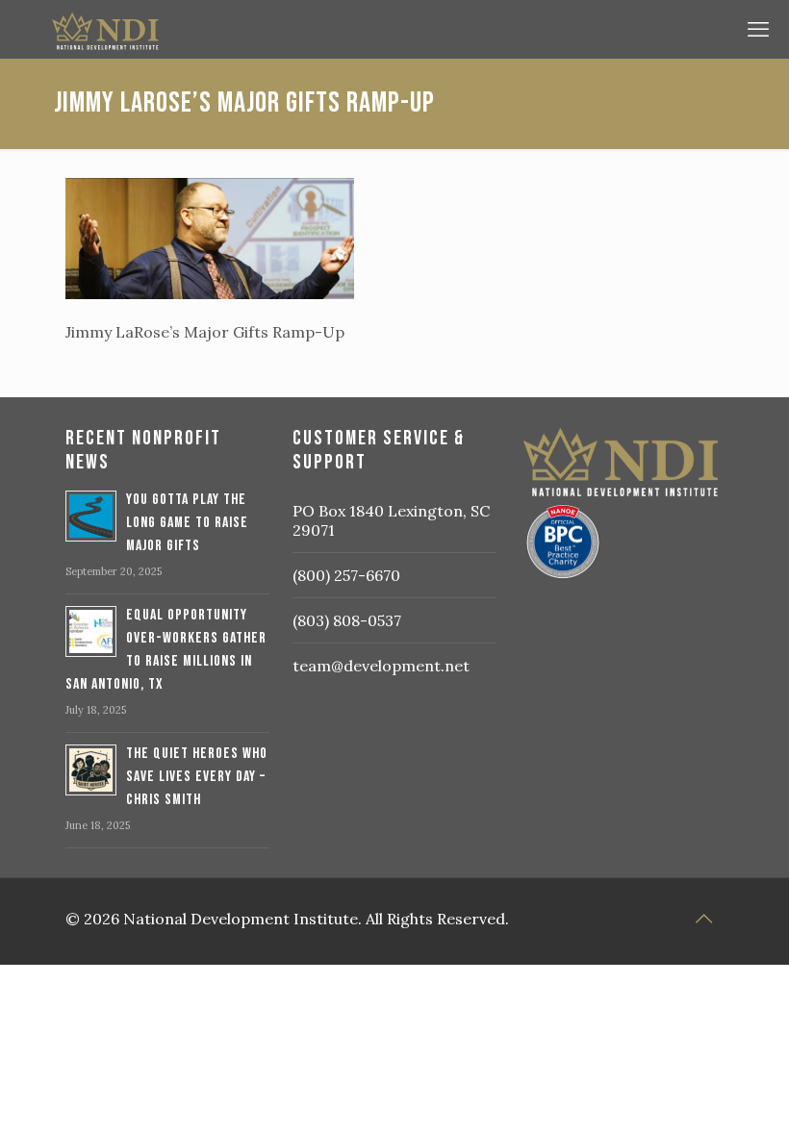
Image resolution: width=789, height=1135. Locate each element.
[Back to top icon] (703, 918)
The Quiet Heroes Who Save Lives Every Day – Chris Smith (196, 776)
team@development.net (381, 665)
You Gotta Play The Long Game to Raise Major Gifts (187, 523)
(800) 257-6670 (346, 575)
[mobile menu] (758, 29)
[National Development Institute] (389, 29)
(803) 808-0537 (347, 620)
